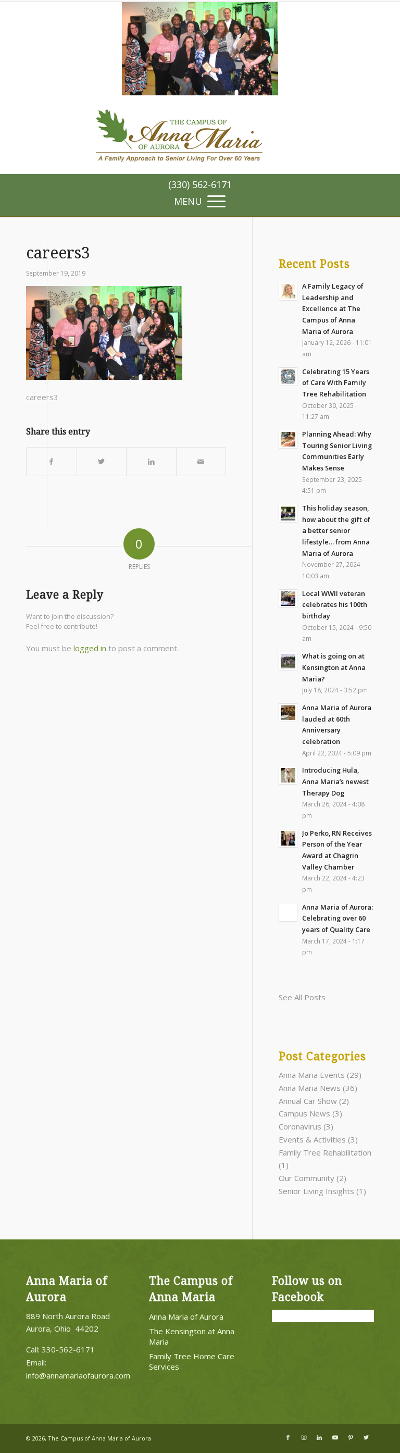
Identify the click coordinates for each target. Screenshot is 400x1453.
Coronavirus (300, 1126)
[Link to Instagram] (303, 1437)
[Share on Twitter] (102, 462)
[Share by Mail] (201, 462)
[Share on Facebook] (52, 462)
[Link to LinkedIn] (319, 1437)
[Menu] (200, 200)
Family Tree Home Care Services (191, 1361)
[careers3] (200, 92)
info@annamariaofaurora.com (78, 1375)
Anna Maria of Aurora (186, 1316)
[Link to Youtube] (335, 1437)
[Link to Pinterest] (350, 1437)
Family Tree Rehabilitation (325, 1152)
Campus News (304, 1113)
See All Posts (302, 997)
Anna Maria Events (312, 1075)
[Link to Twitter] (366, 1437)
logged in (89, 648)
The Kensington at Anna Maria (191, 1336)
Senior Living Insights (316, 1191)
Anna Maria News (310, 1088)
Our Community (306, 1178)
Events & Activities (312, 1139)
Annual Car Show (308, 1101)
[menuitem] (200, 184)
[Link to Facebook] (288, 1437)
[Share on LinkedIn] (151, 462)
